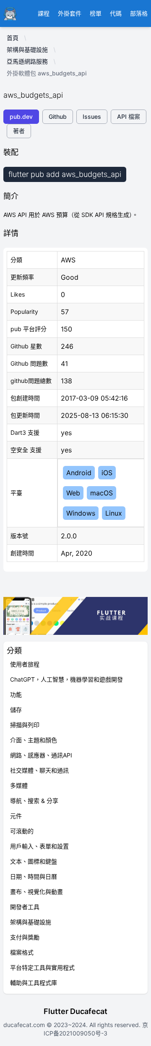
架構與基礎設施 (27, 49)
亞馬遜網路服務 (27, 61)
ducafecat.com (25, 1024)
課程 (43, 13)
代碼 (116, 13)
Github (58, 116)
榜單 (96, 13)
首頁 (12, 37)
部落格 (139, 13)
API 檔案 (128, 116)
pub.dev (21, 116)
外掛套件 (69, 13)
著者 (19, 130)
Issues (92, 116)
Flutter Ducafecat (75, 1011)
